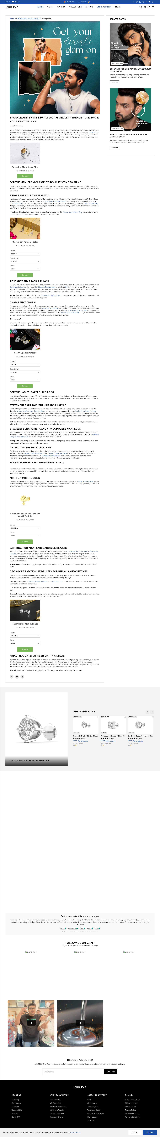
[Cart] (153, 7)
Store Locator (92, 1117)
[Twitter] (137, 2)
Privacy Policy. (75, 1132)
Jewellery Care (93, 1106)
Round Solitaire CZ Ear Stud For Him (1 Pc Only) (86, 736)
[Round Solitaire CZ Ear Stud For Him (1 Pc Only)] (86, 725)
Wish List (91, 1120)
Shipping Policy (131, 1103)
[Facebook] (133, 2)
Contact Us (16, 1117)
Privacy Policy (130, 1110)
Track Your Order (94, 1110)
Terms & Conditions (132, 1117)
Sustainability (17, 1110)
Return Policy (130, 1106)
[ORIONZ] (12, 7)
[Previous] (147, 712)
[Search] (140, 7)
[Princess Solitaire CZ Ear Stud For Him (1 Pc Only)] (113, 725)
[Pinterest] (146, 2)
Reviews (15, 1113)
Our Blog (15, 1106)
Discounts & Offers (132, 1100)
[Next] (152, 712)
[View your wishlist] (148, 7)
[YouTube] (149, 2)
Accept (150, 1132)
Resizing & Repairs (57, 1110)
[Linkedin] (140, 2)
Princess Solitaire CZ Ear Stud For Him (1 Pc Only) (113, 736)
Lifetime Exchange (57, 1113)
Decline (135, 1132)
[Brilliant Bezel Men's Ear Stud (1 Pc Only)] (140, 725)
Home (12, 19)
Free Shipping (55, 1100)
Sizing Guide (92, 1103)
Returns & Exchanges (58, 1106)
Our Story (15, 1100)
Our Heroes (16, 1103)
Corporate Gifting (56, 1117)
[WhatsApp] (152, 2)
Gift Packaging (55, 1103)
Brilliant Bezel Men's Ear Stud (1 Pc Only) (140, 736)
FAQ (89, 1100)
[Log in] (145, 7)
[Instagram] (143, 2)
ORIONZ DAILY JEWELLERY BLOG (28, 19)
